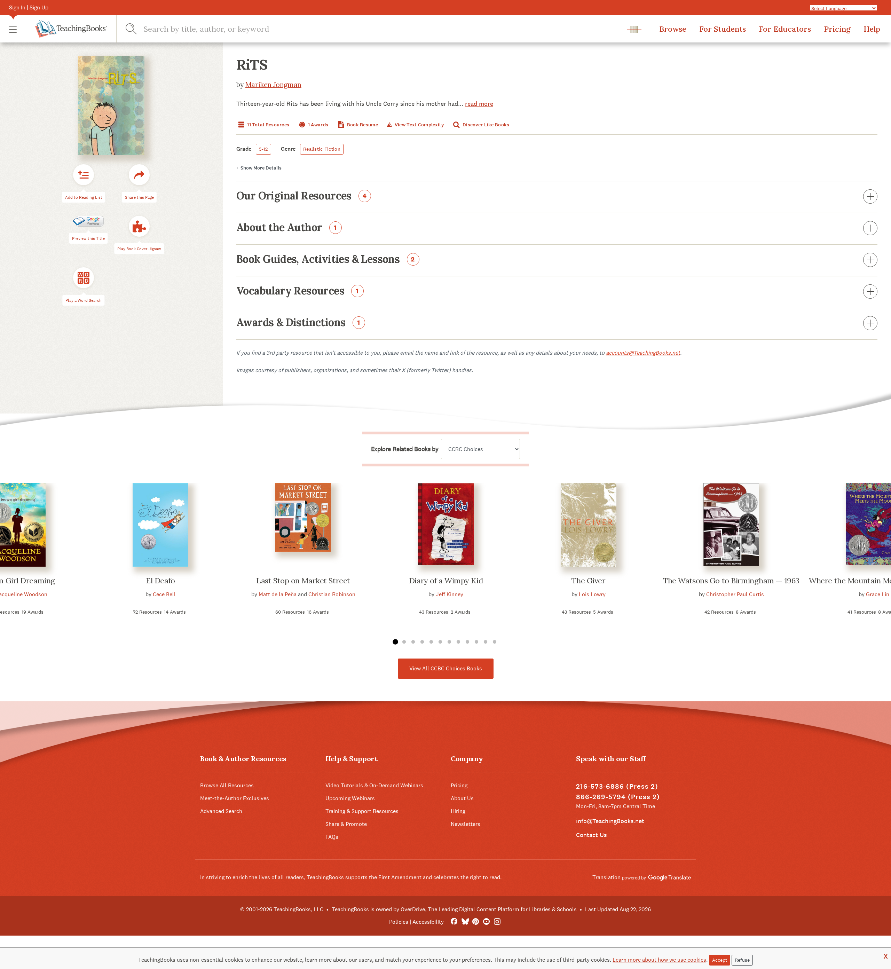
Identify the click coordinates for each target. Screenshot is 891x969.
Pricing (837, 29)
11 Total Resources (267, 124)
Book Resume (362, 124)
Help (872, 29)
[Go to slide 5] (431, 642)
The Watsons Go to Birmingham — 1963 (731, 580)
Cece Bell (164, 594)
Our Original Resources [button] (301, 196)
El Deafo (160, 580)
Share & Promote (346, 824)
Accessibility (428, 921)
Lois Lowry (592, 594)
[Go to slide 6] (440, 642)
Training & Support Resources (362, 811)
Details (259, 168)
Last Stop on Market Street (303, 580)
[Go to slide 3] (413, 642)
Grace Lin (877, 594)
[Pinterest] (475, 921)
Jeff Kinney (449, 594)
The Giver (588, 580)
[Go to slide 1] (395, 642)
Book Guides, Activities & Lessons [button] (325, 260)
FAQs (331, 837)
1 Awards (318, 124)
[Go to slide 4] (422, 642)
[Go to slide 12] (494, 642)
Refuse (742, 960)
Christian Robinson (331, 594)
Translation (607, 877)
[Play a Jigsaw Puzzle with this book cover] (139, 226)
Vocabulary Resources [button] (297, 291)
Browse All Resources (227, 785)
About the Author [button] (286, 228)
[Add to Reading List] (83, 174)
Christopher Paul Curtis (735, 594)
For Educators (785, 29)
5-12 (263, 149)
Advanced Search (221, 811)
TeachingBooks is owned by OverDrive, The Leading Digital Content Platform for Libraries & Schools (454, 909)
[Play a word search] (83, 277)
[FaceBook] (454, 921)
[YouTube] (486, 921)
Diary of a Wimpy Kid (446, 580)
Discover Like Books (486, 124)
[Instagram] (497, 921)
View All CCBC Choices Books (445, 668)
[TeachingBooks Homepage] (66, 29)
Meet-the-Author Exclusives (234, 798)
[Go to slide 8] (458, 642)
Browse (672, 29)
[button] (13, 29)
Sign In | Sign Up (28, 7)
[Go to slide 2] (404, 642)
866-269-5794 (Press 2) (618, 797)
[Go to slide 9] (467, 642)
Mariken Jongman (273, 84)
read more (479, 104)
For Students (722, 29)
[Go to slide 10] (476, 642)
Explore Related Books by (404, 449)
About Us (462, 798)
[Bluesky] (465, 921)
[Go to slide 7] (449, 642)
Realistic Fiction (321, 149)
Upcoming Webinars (350, 798)
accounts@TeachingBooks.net (643, 352)
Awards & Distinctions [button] (298, 323)
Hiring (458, 811)
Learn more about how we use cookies (659, 959)
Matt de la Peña (278, 594)
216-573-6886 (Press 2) (617, 786)
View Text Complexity (419, 124)
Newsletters (465, 824)
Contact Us (591, 835)
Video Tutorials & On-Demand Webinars (374, 785)
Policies (398, 921)
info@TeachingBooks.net (610, 821)
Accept (719, 960)
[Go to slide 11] (485, 642)
